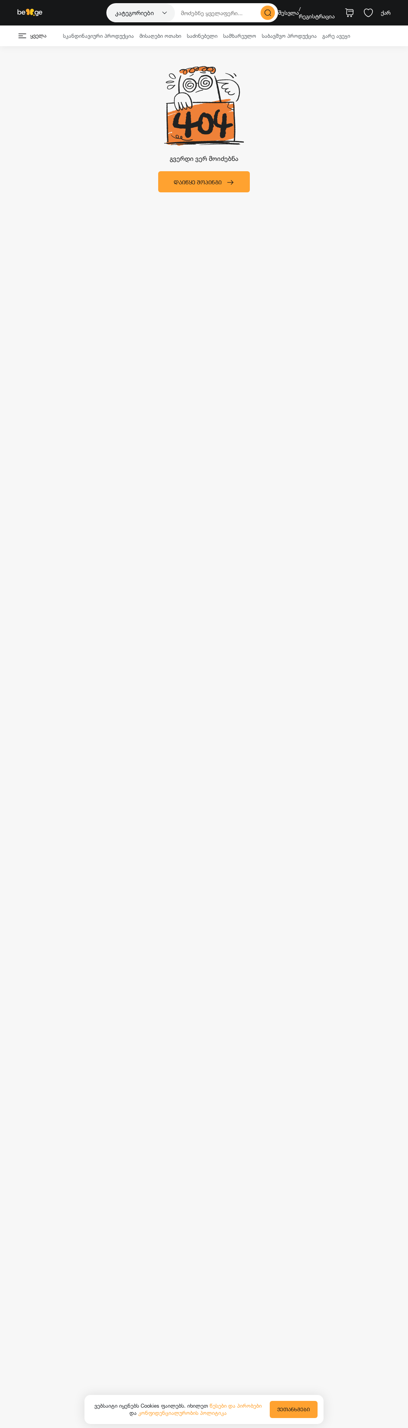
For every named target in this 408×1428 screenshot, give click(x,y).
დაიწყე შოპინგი (198, 182)
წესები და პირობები (236, 1406)
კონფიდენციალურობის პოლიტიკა (182, 1413)
